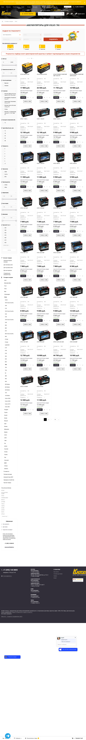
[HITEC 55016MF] (27, 201)
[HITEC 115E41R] (44, 112)
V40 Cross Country (9, 319)
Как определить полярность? (9, 43)
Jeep (5, 440)
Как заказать (6, 524)
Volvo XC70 (7, 404)
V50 (6, 316)
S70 (6, 330)
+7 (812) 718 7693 (35, 586)
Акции (2, 7)
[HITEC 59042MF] (44, 335)
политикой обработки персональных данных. (58, 3)
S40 (6, 336)
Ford (5, 286)
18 (55, 419)
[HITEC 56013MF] (77, 201)
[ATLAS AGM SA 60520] (44, 68)
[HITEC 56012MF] (60, 201)
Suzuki (5, 415)
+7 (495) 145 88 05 (9, 543)
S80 (6, 328)
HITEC (2, 495)
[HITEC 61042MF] (27, 380)
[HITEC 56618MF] (27, 291)
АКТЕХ (3, 509)
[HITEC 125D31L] (60, 112)
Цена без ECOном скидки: (26, 90)
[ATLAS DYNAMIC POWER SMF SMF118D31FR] (60, 68)
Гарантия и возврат (7, 529)
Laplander (7, 345)
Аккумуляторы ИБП (8, 477)
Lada (5, 437)
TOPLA (2, 503)
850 (6, 361)
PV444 (6, 342)
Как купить (56, 571)
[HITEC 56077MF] (27, 246)
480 (6, 375)
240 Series (7, 390)
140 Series (7, 395)
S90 (6, 325)
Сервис (22, 7)
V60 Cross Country (9, 311)
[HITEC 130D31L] (27, 157)
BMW (5, 463)
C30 (6, 353)
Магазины (8, 7)
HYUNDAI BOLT (4, 497)
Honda (5, 451)
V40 (6, 322)
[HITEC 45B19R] (77, 157)
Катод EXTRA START (4, 493)
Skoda (5, 418)
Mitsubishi (6, 429)
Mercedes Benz (7, 283)
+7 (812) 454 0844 (35, 582)
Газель (6, 454)
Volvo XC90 (7, 401)
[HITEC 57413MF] (60, 291)
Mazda (5, 432)
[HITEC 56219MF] (44, 246)
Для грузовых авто (8, 267)
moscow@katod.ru (9, 547)
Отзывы (29, 7)
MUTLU (3, 499)
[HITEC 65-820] (44, 380)
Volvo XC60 (7, 398)
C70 (6, 347)
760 (6, 367)
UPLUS (2, 514)
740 (6, 370)
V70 (6, 308)
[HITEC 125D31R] (77, 112)
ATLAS (2, 490)
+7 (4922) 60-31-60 (35, 597)
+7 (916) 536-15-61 (35, 591)
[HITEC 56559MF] (77, 246)
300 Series (7, 384)
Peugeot (6, 409)
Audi (5, 280)
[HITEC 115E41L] (27, 112)
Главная (2, 21)
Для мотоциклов (8, 270)
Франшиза (35, 7)
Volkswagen (7, 294)
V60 (6, 314)
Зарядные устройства (9, 480)
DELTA (2, 512)
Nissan (5, 426)
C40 (6, 350)
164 (6, 392)
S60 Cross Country (9, 333)
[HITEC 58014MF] (77, 291)
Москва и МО (52, 7)
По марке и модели (9, 21)
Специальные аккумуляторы (7, 274)
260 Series (7, 387)
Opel (5, 423)
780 (6, 364)
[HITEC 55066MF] (44, 201)
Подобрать (53, 39)
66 (5, 373)
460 (6, 378)
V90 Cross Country (9, 302)
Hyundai (6, 449)
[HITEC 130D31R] (44, 157)
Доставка (5, 526)
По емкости (6, 471)
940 (6, 359)
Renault (6, 420)
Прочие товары (7, 482)
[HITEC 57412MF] (44, 291)
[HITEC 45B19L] (60, 157)
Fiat (5, 457)
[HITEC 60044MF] (77, 335)
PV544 (6, 339)
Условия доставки (58, 573)
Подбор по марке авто (17, 612)
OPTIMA (3, 501)
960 (6, 356)
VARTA (3, 505)
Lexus (5, 434)
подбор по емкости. (27, 612)
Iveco (5, 288)
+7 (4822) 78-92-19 (35, 603)
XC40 (6, 300)
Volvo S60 (7, 406)
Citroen (6, 465)
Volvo (16, 21)
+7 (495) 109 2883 (35, 576)
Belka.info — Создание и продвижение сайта (11, 616)
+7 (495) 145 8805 (35, 572)
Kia (5, 443)
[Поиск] (62, 14)
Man (5, 291)
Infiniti (5, 446)
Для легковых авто (8, 264)
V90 (6, 305)
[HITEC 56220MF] (60, 246)
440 (6, 381)
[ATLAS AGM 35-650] (27, 68)
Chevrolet (6, 460)
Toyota (5, 412)
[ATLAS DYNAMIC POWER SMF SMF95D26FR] (77, 68)
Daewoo (6, 468)
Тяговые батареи (8, 474)
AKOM (2, 507)
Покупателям (16, 7)
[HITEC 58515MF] (27, 335)
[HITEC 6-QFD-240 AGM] (60, 335)
